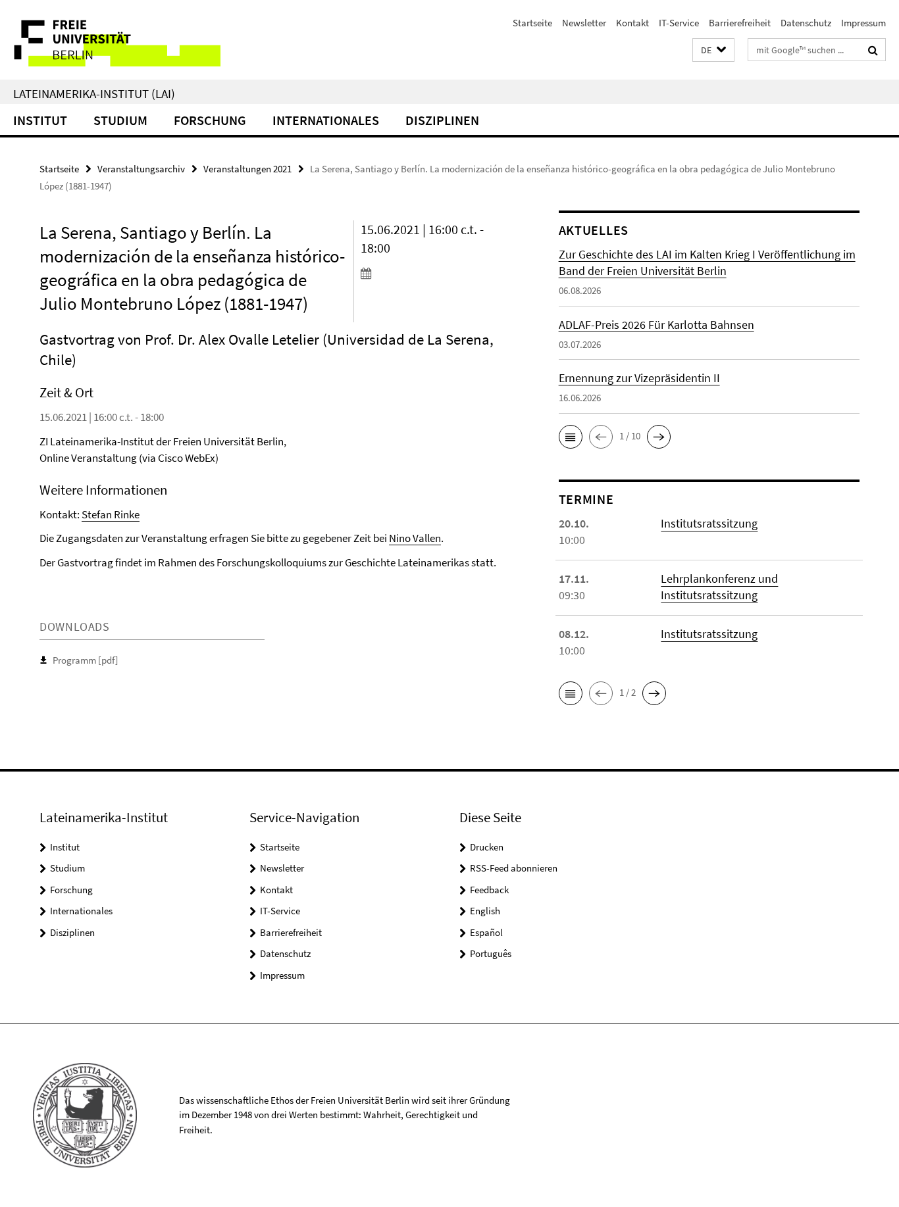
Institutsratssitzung (709, 523)
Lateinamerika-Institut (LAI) (94, 93)
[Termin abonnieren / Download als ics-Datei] (435, 273)
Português (490, 953)
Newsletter (584, 22)
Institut (40, 120)
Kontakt (632, 22)
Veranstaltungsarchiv (141, 168)
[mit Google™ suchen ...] (873, 50)
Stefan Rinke (111, 514)
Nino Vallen (415, 538)
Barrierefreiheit (740, 22)
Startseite (532, 22)
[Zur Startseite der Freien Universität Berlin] (110, 39)
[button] (713, 50)
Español (486, 932)
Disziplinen (442, 120)
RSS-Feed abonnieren (513, 868)
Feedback (489, 889)
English (485, 910)
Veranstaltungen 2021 (247, 168)
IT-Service (679, 22)
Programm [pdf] (85, 660)
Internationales (325, 120)
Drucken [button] (486, 847)
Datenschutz (806, 22)
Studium (120, 120)
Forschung (210, 120)
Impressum (863, 22)
